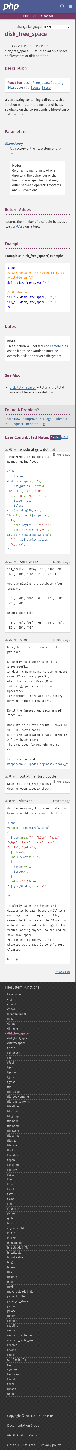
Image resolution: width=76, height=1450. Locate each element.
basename (14, 994)
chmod (11, 1004)
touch (11, 1384)
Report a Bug (35, 424)
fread (10, 1179)
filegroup (13, 1116)
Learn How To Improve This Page (28, 419)
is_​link (11, 1238)
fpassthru (13, 1165)
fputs (10, 1174)
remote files (59, 346)
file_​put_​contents (18, 1101)
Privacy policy (51, 1445)
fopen (11, 1160)
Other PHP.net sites (21, 1445)
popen (11, 1316)
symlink (12, 1369)
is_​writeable (15, 1257)
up (7, 450)
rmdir (10, 1355)
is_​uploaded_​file (18, 1247)
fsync (10, 1199)
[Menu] (70, 6)
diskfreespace (16, 1043)
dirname (12, 1028)
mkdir (11, 1286)
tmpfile (11, 1379)
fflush (11, 1062)
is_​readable (14, 1243)
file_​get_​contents (18, 1097)
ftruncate (13, 1209)
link (9, 1272)
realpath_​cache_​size (20, 1340)
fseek (10, 1189)
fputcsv (12, 1170)
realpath (12, 1330)
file (9, 1087)
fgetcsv (12, 1072)
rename (12, 1345)
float (35, 87)
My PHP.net (15, 1435)
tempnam (13, 1374)
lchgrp (11, 1262)
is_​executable (16, 1228)
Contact (35, 1435)
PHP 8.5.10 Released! (38, 16)
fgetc (10, 1067)
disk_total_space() (23, 387)
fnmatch (12, 1155)
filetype (12, 1145)
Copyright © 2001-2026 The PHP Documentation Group (30, 1420)
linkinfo (12, 1277)
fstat (10, 1194)
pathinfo (12, 1306)
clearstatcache (17, 1014)
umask (11, 1389)
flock (10, 1150)
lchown (11, 1267)
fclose (11, 1048)
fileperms (13, 1135)
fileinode (13, 1121)
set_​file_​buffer (16, 1360)
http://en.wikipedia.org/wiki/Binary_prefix (41, 764)
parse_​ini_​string (17, 1301)
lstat (10, 1282)
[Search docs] (62, 6)
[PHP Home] (11, 6)
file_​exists (13, 1092)
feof (10, 1058)
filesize (11, 1140)
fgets (10, 1077)
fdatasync (13, 1053)
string (57, 83)
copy (10, 1019)
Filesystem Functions (22, 987)
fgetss (11, 1082)
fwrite (11, 1213)
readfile (12, 1321)
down (15, 450)
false (46, 87)
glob (10, 1218)
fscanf (11, 1184)
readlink (12, 1325)
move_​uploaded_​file (20, 1291)
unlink (11, 1394)
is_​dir (10, 1223)
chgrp (10, 999)
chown (11, 1009)
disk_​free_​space (18, 1033)
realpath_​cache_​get (20, 1335)
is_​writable (14, 1252)
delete (11, 1023)
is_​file (11, 1233)
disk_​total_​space (18, 1038)
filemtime (13, 1126)
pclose (11, 1311)
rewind (11, 1350)
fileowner (13, 1131)
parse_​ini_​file (16, 1296)
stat (9, 1364)
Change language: (29, 27)
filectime (13, 1111)
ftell (10, 1204)
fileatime (13, 1106)
